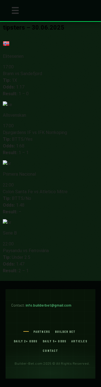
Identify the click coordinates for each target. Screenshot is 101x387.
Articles (79, 341)
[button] (15, 10)
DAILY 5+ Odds (54, 341)
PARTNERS (41, 331)
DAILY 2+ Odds (26, 341)
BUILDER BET (65, 331)
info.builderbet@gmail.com (48, 305)
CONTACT (50, 350)
